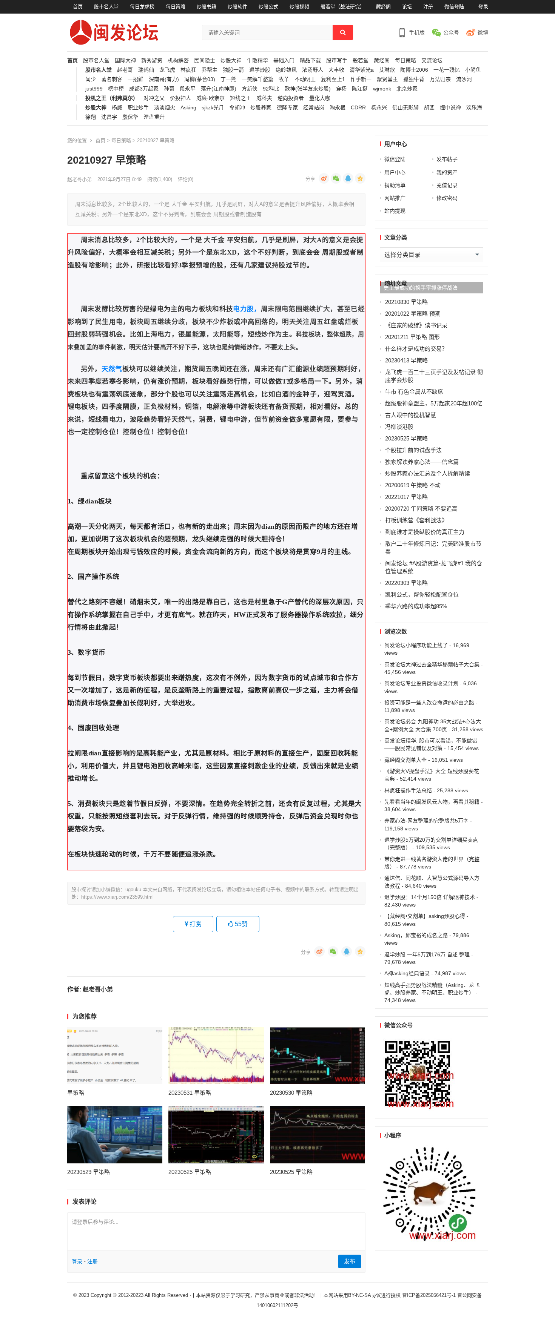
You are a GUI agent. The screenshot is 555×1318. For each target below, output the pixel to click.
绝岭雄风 (286, 70)
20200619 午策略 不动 (413, 485)
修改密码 (447, 198)
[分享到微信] (336, 178)
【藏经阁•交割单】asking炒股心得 (424, 916)
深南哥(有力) (164, 79)
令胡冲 (237, 107)
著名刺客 (111, 79)
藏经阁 (383, 6)
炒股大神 (231, 60)
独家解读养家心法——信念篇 (422, 462)
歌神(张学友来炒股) (308, 89)
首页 (78, 6)
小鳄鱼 (473, 70)
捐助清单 (394, 185)
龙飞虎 (167, 70)
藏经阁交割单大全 (405, 760)
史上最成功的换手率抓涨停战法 (421, 288)
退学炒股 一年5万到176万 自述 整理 (427, 954)
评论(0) (185, 179)
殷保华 (130, 117)
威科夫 (264, 98)
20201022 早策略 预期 (413, 313)
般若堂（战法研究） (343, 6)
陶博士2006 (414, 70)
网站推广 (394, 198)
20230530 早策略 (291, 1092)
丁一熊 (228, 79)
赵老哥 (125, 70)
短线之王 (240, 98)
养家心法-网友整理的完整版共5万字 (426, 821)
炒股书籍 (206, 6)
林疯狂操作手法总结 (408, 790)
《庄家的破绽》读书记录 (416, 325)
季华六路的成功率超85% (416, 606)
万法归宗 (440, 79)
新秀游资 (151, 60)
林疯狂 (188, 70)
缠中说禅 (450, 107)
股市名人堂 (106, 6)
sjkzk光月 (213, 107)
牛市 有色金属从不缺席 (414, 391)
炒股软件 (237, 6)
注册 (428, 6)
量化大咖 (319, 98)
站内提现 (394, 211)
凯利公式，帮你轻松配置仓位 (422, 594)
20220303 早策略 (406, 583)
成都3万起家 (144, 89)
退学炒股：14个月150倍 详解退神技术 (429, 897)
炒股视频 (299, 6)
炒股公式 (268, 6)
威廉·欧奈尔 (210, 98)
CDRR (358, 107)
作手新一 (361, 79)
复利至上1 (333, 79)
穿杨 (341, 89)
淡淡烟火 (164, 107)
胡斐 (429, 107)
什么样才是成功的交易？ (416, 348)
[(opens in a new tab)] (115, 1055)
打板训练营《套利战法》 (416, 520)
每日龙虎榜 (142, 6)
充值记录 (447, 185)
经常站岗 (313, 107)
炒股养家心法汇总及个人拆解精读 (427, 473)
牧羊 (284, 79)
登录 (483, 6)
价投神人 (180, 98)
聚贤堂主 (387, 79)
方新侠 (249, 89)
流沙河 (464, 79)
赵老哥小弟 (79, 179)
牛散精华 (257, 60)
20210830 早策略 (406, 302)
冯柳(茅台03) (199, 79)
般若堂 (360, 60)
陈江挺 (360, 89)
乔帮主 (209, 70)
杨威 (117, 107)
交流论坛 (431, 60)
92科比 (271, 89)
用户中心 (394, 172)
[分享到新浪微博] (324, 178)
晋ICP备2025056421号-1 (429, 1295)
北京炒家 (407, 89)
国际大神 (125, 60)
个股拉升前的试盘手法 (413, 450)
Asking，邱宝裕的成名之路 (416, 935)
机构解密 (178, 60)
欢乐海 (474, 107)
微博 (483, 32)
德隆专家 (287, 107)
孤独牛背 (413, 79)
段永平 (188, 89)
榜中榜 (116, 89)
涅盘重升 (154, 117)
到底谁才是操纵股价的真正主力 (424, 532)
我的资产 (447, 172)
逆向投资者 (291, 98)
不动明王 (305, 79)
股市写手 (336, 60)
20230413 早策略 (406, 360)
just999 (94, 89)
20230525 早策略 (189, 1172)
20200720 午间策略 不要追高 (421, 508)
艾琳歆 (387, 70)
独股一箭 (233, 70)
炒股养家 (260, 107)
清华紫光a (362, 70)
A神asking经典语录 (407, 973)
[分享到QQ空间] (360, 178)
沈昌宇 (109, 117)
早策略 (75, 1092)
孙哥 (169, 89)
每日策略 (175, 6)
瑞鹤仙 (146, 70)
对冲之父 (154, 98)
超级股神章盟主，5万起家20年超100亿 (434, 403)
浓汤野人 (312, 70)
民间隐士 (204, 60)
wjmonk (382, 89)
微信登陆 (454, 6)
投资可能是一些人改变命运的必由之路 (429, 703)
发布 (349, 1261)
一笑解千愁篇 (257, 79)
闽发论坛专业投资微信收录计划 (421, 683)
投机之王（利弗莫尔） (111, 98)
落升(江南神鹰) (218, 89)
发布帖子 (447, 159)
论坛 (407, 6)
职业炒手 (138, 107)
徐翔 (90, 117)
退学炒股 (259, 70)
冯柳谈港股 (399, 426)
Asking (188, 107)
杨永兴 (379, 107)
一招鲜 (135, 79)
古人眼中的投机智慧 (410, 415)
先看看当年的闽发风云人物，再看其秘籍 (431, 802)
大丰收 (336, 70)
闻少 (90, 79)
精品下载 (310, 60)
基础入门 (283, 60)
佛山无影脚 (405, 107)
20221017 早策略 (406, 497)
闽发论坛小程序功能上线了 (416, 645)
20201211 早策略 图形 (412, 337)
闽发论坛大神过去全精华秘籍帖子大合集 (431, 664)
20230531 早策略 (189, 1092)
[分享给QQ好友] (348, 178)
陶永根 (337, 107)
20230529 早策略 (88, 1172)
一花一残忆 (446, 70)
